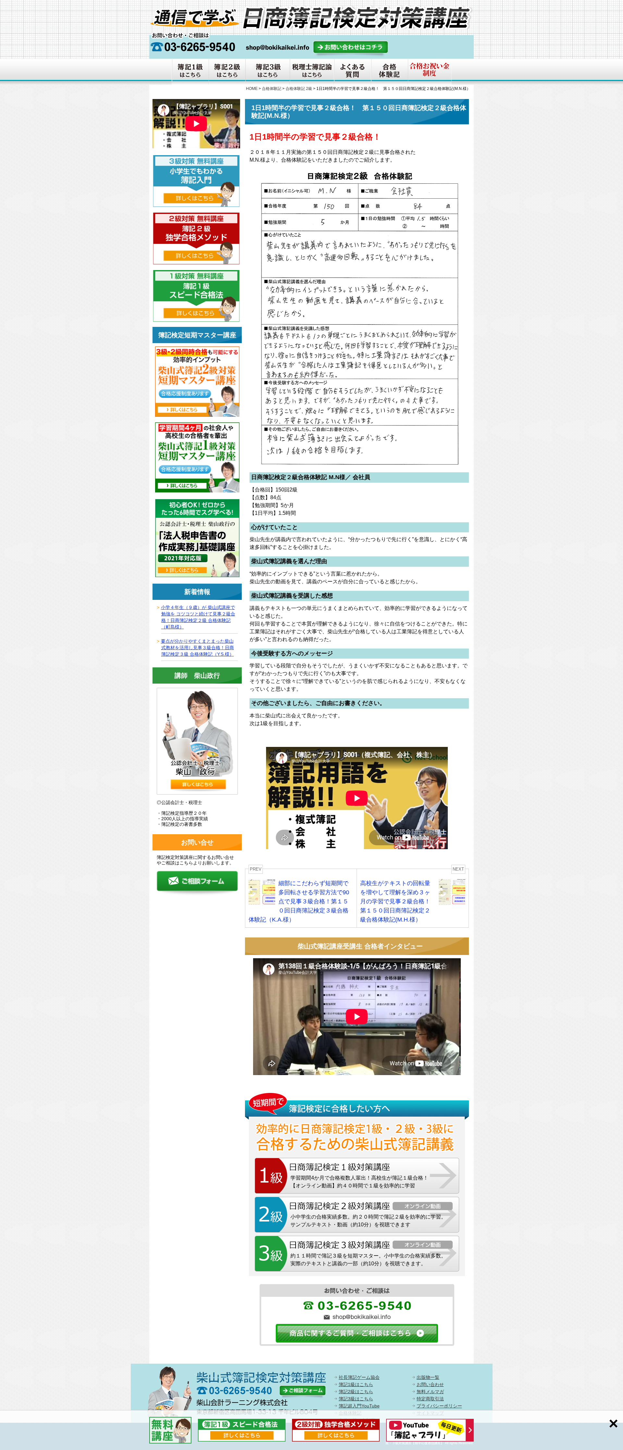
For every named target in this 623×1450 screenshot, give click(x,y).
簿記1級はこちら (356, 1384)
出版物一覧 (428, 1377)
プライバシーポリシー (439, 1405)
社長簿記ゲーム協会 (359, 1377)
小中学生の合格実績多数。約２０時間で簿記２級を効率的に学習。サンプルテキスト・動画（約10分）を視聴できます (368, 1220)
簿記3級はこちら (356, 1398)
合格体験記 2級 (299, 88)
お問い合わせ (430, 1384)
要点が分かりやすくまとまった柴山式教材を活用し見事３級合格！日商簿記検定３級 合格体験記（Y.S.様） (197, 647)
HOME (252, 88)
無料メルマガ (430, 1391)
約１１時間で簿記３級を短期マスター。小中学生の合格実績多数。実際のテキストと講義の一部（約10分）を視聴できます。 (368, 1259)
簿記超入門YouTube (359, 1405)
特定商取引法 (430, 1398)
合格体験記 (271, 88)
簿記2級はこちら (356, 1391)
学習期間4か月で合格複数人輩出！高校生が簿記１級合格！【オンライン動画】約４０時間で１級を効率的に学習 (359, 1181)
